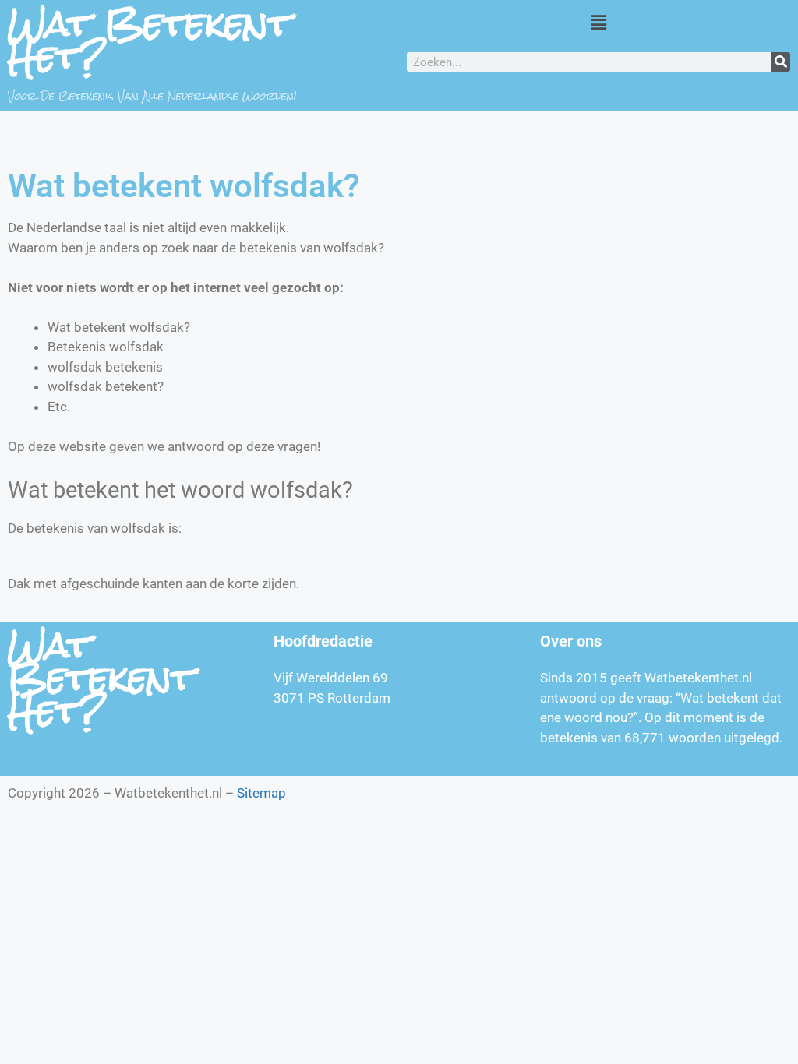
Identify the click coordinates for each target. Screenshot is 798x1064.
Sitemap (261, 793)
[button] (598, 22)
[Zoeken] (780, 62)
